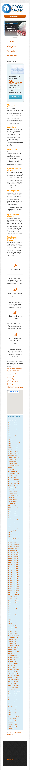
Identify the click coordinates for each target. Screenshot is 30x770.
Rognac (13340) (12, 639)
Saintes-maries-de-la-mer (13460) (13, 695)
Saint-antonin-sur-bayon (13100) (12, 655)
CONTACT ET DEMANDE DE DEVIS (16, 97)
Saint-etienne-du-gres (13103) (12, 667)
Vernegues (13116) (13, 724)
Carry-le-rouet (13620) (14, 457)
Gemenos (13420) (13, 501)
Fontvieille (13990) (13, 493)
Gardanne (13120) (13, 499)
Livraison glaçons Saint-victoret (14, 368)
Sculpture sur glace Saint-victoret (15, 387)
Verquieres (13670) (13, 726)
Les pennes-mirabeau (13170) (14, 550)
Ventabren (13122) (13, 722)
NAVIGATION (14, 16)
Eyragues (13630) (13, 491)
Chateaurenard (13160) (14, 473)
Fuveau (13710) (12, 497)
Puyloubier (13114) (13, 637)
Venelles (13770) (12, 720)
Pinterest (10, 761)
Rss (16, 761)
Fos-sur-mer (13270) (13, 495)
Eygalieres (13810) (13, 487)
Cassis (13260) (12, 459)
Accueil (14, 60)
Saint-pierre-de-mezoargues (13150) (14, 683)
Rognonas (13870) (13, 643)
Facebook (10, 759)
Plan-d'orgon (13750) (13, 627)
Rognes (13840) (12, 641)
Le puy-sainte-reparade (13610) (14, 540)
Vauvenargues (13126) (14, 716)
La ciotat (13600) (13, 521)
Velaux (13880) (12, 718)
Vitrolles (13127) (12, 728)
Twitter (17, 759)
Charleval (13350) (13, 463)
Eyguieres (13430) (13, 489)
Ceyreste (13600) (13, 461)
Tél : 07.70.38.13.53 (15, 82)
